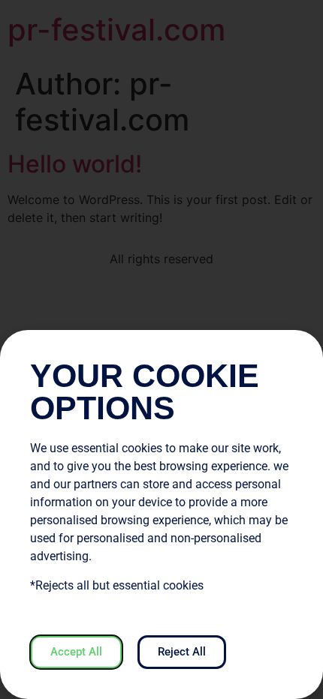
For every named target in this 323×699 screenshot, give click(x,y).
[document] (161, 349)
